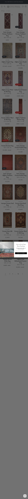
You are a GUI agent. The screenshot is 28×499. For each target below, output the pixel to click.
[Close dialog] (27, 242)
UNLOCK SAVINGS (21, 253)
